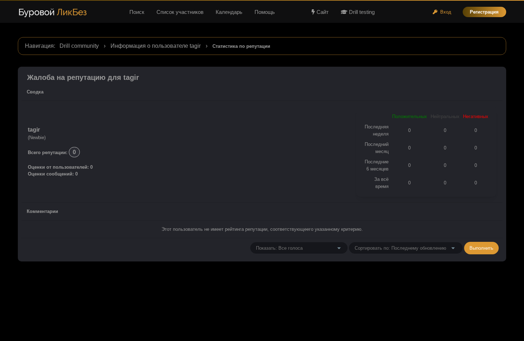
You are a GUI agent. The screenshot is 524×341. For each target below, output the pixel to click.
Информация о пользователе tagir (156, 46)
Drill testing (361, 12)
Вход (444, 12)
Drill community (79, 46)
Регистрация (484, 12)
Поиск (136, 12)
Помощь (265, 12)
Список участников (180, 12)
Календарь (229, 12)
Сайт (323, 12)
